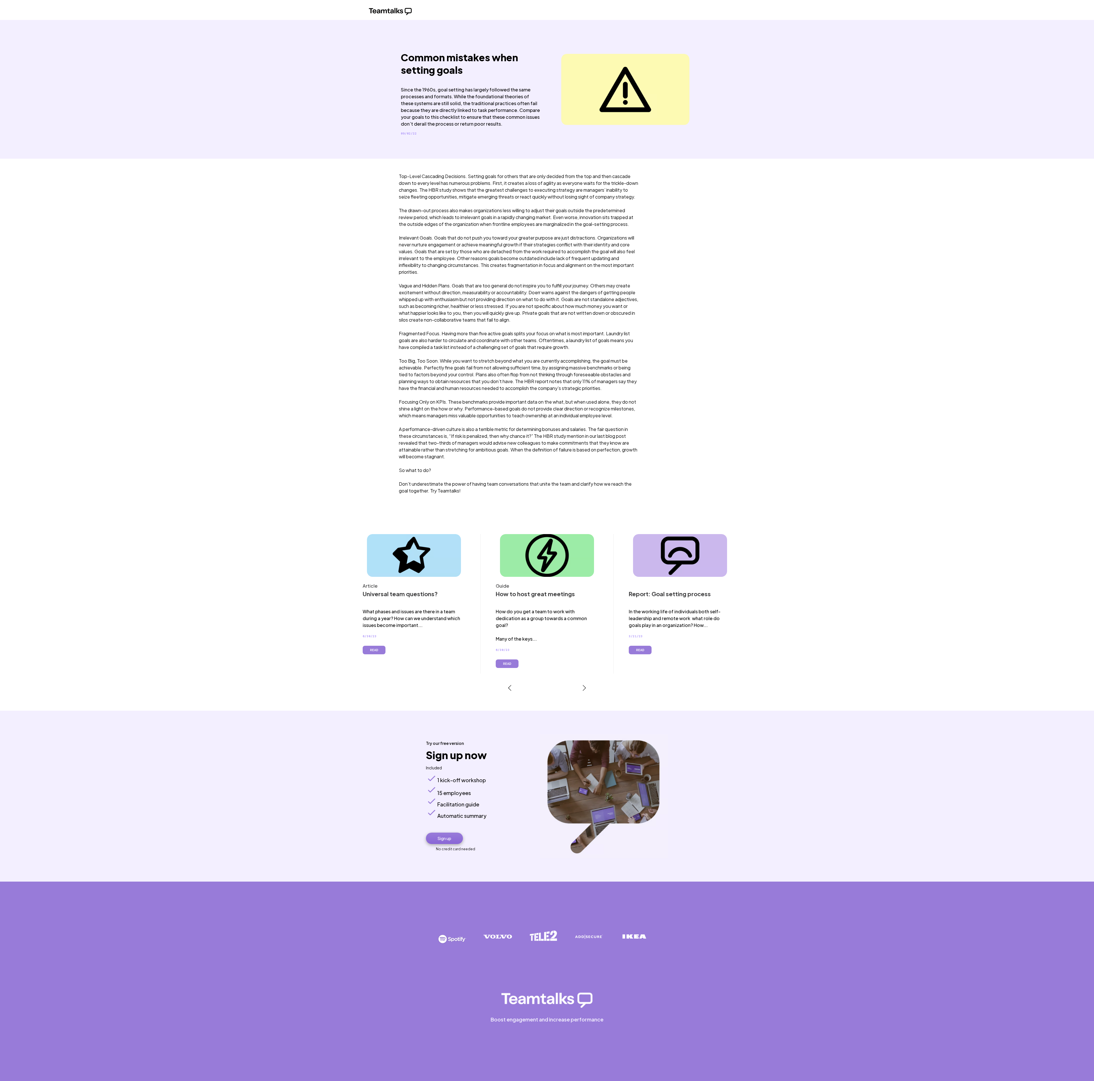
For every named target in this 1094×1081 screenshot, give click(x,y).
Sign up (444, 838)
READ (374, 650)
